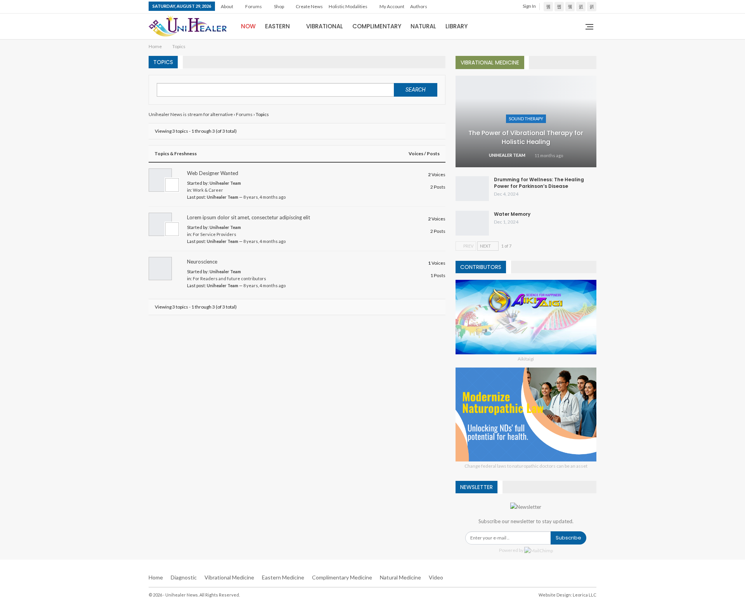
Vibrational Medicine (229, 577)
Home (156, 577)
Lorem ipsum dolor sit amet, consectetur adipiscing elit (248, 217)
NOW (248, 26)
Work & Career (208, 190)
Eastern (277, 26)
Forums (253, 6)
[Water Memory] (472, 223)
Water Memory (512, 214)
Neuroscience (202, 261)
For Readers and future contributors (229, 278)
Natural (423, 26)
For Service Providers (214, 234)
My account (391, 6)
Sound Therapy (526, 118)
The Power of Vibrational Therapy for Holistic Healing (525, 137)
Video (436, 577)
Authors (418, 6)
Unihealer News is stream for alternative (191, 114)
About (227, 6)
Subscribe (568, 537)
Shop (279, 6)
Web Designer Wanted (212, 173)
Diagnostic (184, 577)
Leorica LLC (584, 594)
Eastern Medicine (283, 577)
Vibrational (324, 26)
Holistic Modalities (348, 6)
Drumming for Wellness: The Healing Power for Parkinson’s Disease (539, 182)
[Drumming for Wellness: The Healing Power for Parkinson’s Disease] (472, 188)
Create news (309, 6)
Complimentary (376, 26)
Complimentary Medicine (342, 577)
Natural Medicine (400, 577)
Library (456, 26)
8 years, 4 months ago (264, 196)
